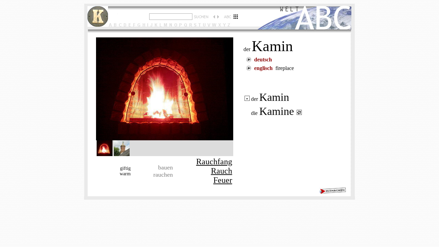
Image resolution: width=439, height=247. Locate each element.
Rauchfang (214, 161)
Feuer (222, 180)
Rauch (221, 170)
